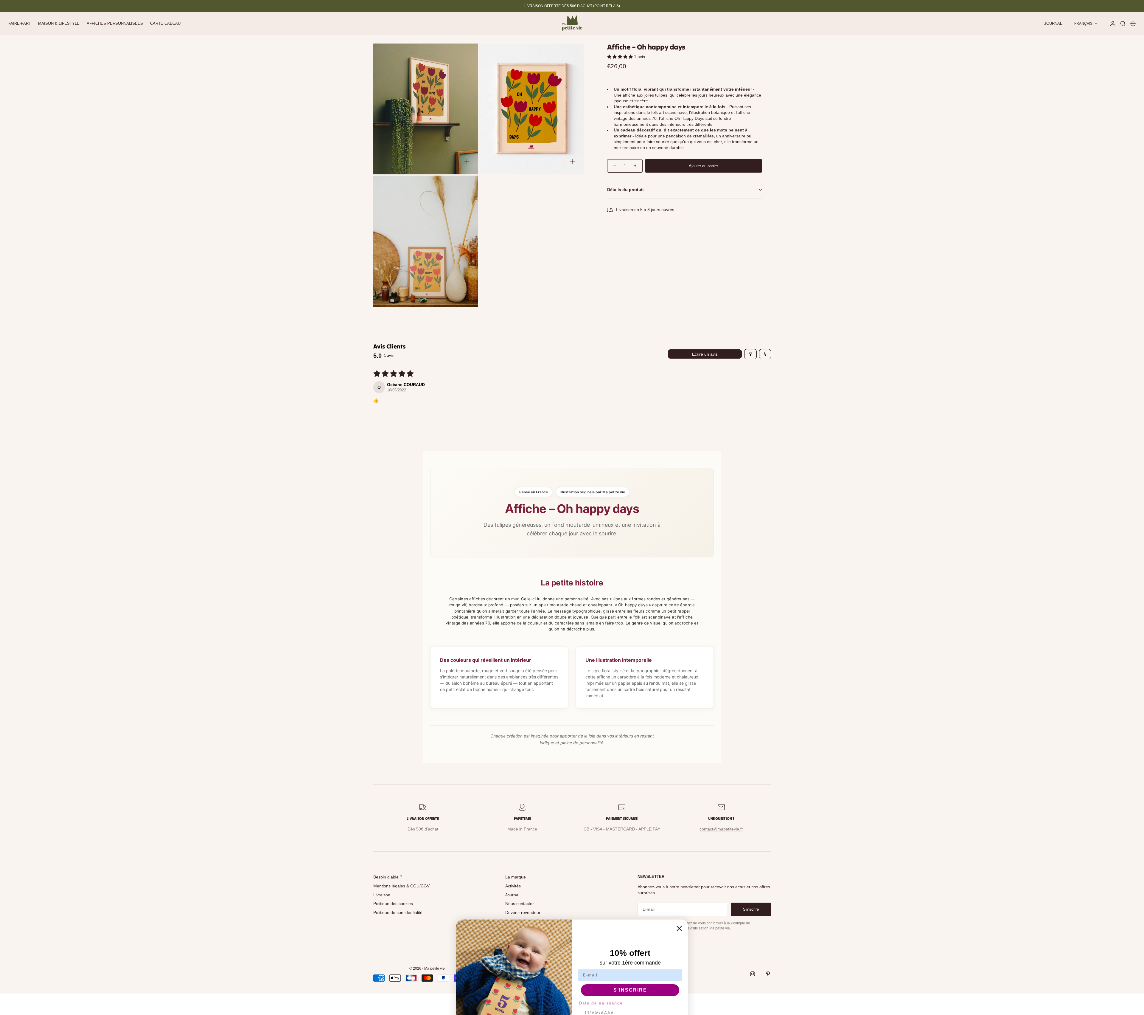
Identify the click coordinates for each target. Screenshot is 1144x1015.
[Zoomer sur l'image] (467, 161)
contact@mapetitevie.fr (721, 829)
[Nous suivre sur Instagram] (753, 974)
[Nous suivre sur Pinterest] (768, 974)
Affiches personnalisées (115, 23)
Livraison (381, 894)
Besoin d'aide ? (387, 877)
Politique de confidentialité (397, 912)
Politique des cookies (393, 903)
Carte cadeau (165, 23)
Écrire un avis (705, 354)
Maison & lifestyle (59, 23)
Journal (1053, 23)
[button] (620, 56)
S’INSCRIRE (630, 940)
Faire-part (19, 23)
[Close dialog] (679, 879)
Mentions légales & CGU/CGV (401, 886)
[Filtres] (750, 354)
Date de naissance (601, 953)
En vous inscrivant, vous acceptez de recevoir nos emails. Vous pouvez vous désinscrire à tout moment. (630, 980)
